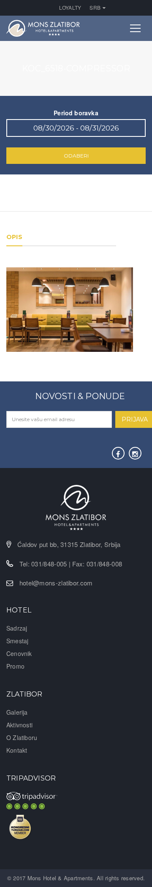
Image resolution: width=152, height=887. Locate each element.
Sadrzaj (16, 628)
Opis (14, 237)
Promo (15, 666)
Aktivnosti (19, 725)
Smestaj (17, 641)
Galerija (17, 712)
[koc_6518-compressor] (69, 309)
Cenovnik (19, 653)
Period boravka (76, 113)
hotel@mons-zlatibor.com (56, 582)
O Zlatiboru (21, 737)
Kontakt (16, 750)
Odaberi (76, 155)
